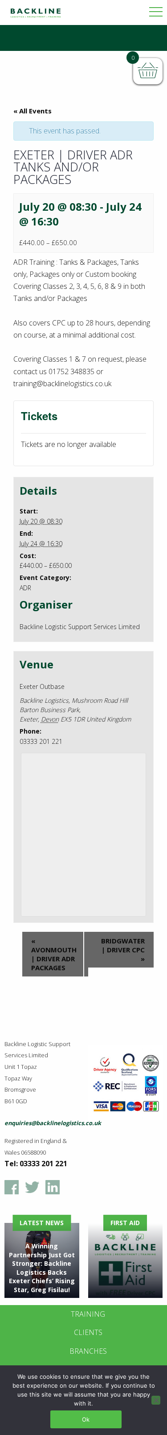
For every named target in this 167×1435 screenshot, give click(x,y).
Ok (86, 1419)
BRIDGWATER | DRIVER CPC (123, 949)
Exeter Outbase (42, 686)
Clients (88, 1332)
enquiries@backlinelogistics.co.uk (52, 1123)
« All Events (32, 110)
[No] (155, 1400)
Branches (88, 1351)
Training (88, 1314)
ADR (25, 588)
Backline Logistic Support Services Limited (80, 626)
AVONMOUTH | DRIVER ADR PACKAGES (54, 954)
